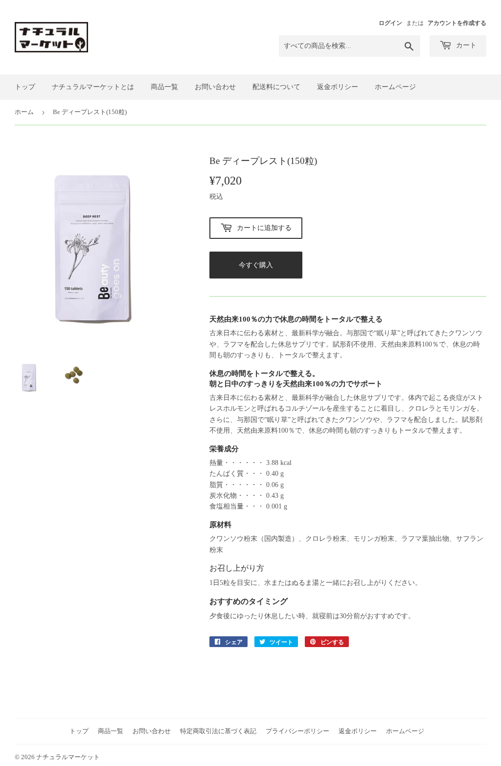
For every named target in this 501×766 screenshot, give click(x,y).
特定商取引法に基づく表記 (218, 731)
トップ (25, 87)
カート (465, 45)
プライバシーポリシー (297, 731)
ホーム (24, 112)
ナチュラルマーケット (68, 757)
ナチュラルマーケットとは (93, 87)
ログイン (390, 23)
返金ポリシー (337, 87)
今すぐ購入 (256, 265)
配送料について (276, 87)
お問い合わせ (215, 87)
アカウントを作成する (457, 23)
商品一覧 (164, 87)
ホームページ (395, 87)
